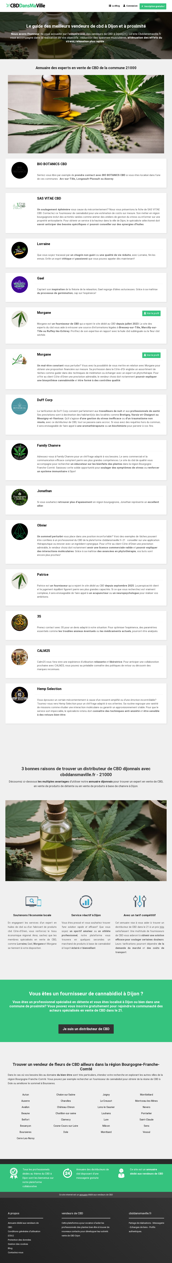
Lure (106, 1119)
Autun (25, 1094)
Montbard (106, 1132)
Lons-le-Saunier (106, 1107)
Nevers (146, 1107)
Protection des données (19, 1240)
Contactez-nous (15, 1252)
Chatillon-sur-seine (66, 1113)
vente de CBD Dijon (71, 1235)
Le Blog (115, 6)
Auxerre (25, 1101)
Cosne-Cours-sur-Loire (66, 1125)
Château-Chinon (66, 1107)
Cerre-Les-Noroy (25, 1138)
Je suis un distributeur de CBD (86, 1029)
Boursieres (25, 1132)
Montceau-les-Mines (146, 1101)
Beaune (26, 1113)
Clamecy (66, 1119)
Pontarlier (146, 1113)
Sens (146, 1125)
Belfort (25, 1119)
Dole (65, 1132)
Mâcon (106, 1125)
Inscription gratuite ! (154, 6)
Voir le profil (152, 313)
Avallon (25, 1107)
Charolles (66, 1101)
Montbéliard (146, 1094)
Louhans (106, 1113)
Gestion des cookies (18, 1244)
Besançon (25, 1125)
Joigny (106, 1094)
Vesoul (146, 1132)
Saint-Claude (147, 1119)
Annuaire (12, 1223)
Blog (10, 1248)
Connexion (131, 6)
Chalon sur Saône (65, 1094)
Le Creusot (106, 1101)
